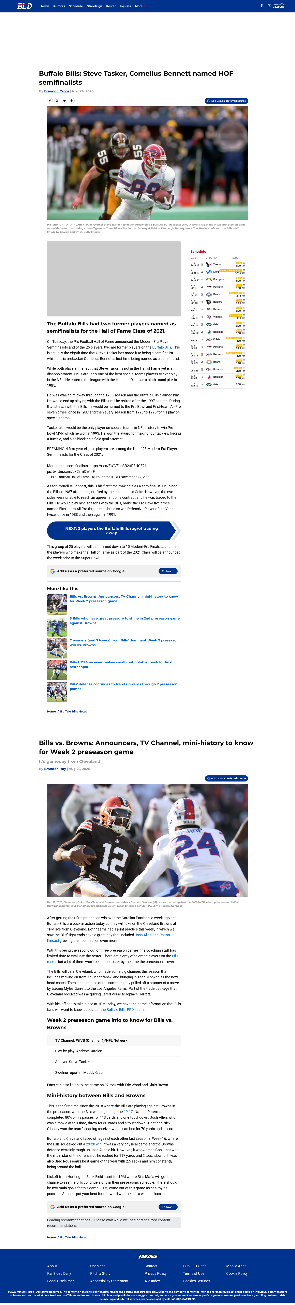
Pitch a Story (100, 1273)
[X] (269, 5)
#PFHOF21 (138, 466)
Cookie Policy (237, 1273)
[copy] (72, 101)
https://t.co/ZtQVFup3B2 (109, 466)
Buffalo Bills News (73, 711)
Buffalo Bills (161, 347)
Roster (111, 6)
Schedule (76, 6)
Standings (94, 6)
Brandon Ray (55, 769)
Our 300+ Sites (194, 1266)
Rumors (59, 6)
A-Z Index (152, 1281)
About (52, 1266)
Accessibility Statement (109, 1281)
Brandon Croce (56, 91)
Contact (151, 1266)
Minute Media (25, 1291)
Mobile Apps (236, 1266)
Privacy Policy (156, 1273)
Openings (97, 1266)
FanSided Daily (59, 1273)
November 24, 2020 (135, 477)
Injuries (125, 6)
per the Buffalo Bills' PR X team (119, 1009)
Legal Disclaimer (60, 1281)
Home (51, 711)
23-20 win (94, 1144)
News (45, 6)
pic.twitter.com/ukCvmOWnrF (71, 471)
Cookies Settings (196, 1281)
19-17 (128, 1112)
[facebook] (262, 5)
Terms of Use (193, 1273)
